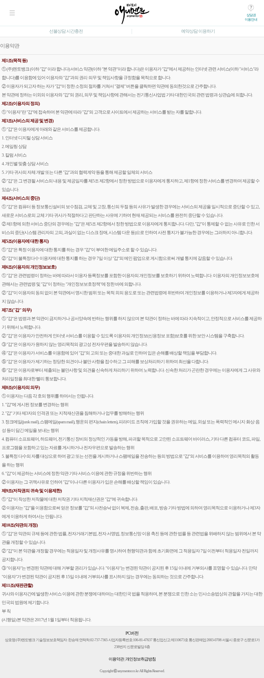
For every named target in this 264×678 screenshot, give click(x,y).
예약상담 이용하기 (198, 31)
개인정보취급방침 (140, 659)
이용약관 (116, 659)
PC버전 (132, 633)
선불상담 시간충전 (66, 31)
